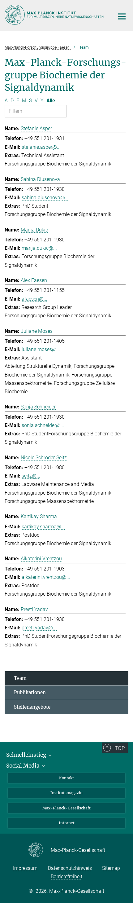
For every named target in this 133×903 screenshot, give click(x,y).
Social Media (23, 766)
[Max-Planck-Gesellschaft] (39, 850)
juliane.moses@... (41, 349)
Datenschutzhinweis (70, 868)
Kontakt (66, 778)
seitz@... (31, 476)
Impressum (25, 868)
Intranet (67, 823)
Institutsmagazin (66, 793)
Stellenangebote (32, 707)
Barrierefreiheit (66, 876)
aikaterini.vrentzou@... (46, 577)
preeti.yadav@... (39, 628)
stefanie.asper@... (41, 147)
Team (20, 678)
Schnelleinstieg (26, 755)
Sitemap (111, 868)
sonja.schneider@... (43, 425)
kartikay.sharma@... (43, 527)
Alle (50, 101)
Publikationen (30, 692)
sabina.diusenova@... (45, 197)
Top (120, 748)
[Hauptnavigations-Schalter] (122, 16)
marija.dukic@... (39, 248)
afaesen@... (34, 299)
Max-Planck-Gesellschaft (66, 808)
